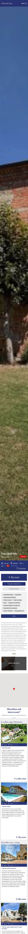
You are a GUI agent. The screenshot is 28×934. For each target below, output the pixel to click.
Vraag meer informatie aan (14, 584)
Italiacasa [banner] (8, 3)
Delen (14, 616)
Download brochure (14, 588)
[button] (14, 689)
